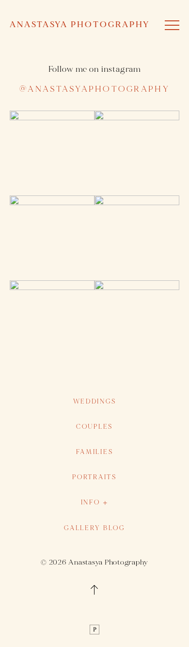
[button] (172, 25)
